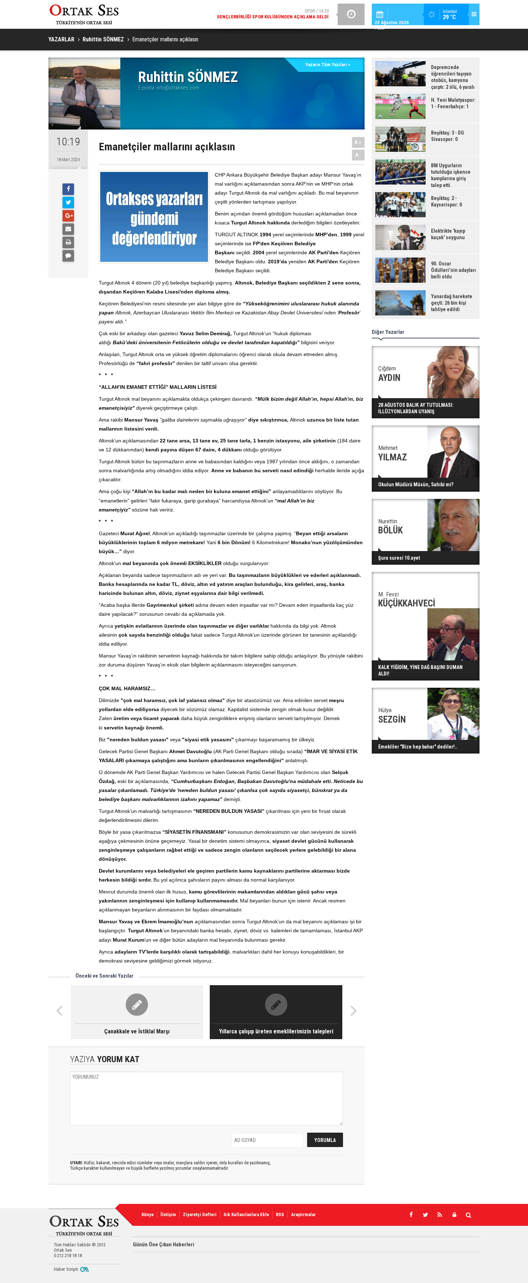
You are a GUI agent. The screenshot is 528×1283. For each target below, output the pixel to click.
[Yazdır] (68, 242)
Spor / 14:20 (273, 13)
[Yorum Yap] (68, 255)
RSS (280, 1214)
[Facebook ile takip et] (411, 1215)
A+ (358, 142)
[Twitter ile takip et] (425, 1215)
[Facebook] (68, 189)
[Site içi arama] (468, 1215)
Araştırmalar (303, 1214)
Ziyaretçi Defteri (200, 1214)
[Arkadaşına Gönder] (68, 229)
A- (358, 154)
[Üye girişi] (454, 1215)
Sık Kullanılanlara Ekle (246, 1214)
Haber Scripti (66, 1269)
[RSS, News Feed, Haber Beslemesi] (439, 1215)
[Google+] (68, 216)
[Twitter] (68, 202)
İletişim (168, 1214)
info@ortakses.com (178, 88)
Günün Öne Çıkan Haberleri (163, 1244)
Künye (148, 1214)
